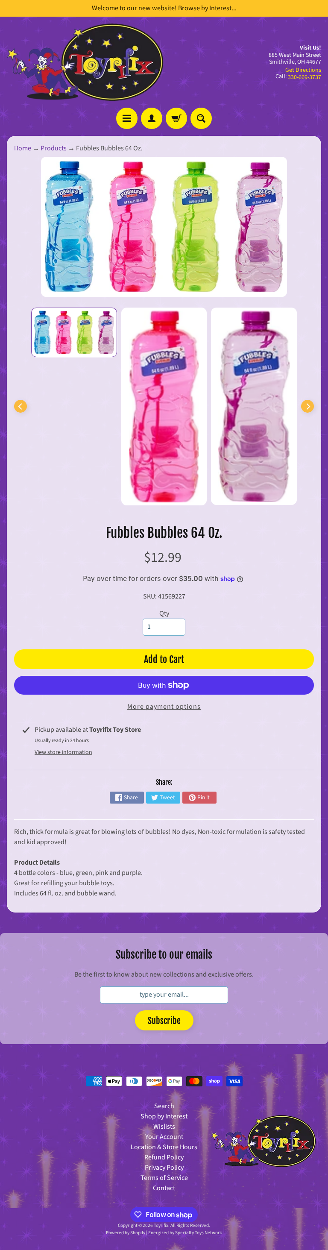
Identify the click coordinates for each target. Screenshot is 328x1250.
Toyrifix (161, 1225)
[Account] (151, 118)
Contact (164, 1188)
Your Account (164, 1136)
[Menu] (127, 118)
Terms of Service (164, 1178)
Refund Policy (164, 1157)
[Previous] (20, 406)
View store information (63, 752)
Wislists (164, 1126)
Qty (164, 613)
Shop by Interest (164, 1116)
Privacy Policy (164, 1167)
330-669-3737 (304, 77)
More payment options (164, 706)
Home (22, 148)
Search (164, 1106)
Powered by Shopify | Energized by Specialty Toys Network (164, 1232)
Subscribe (164, 1020)
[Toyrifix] (85, 62)
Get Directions (303, 70)
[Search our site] (201, 118)
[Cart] (176, 118)
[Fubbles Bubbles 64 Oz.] (74, 333)
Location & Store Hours (164, 1147)
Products (54, 148)
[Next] (307, 406)
